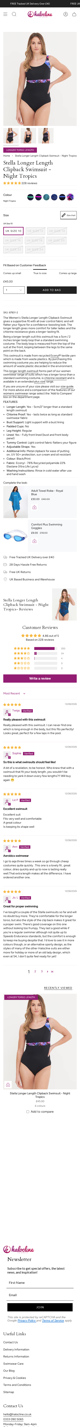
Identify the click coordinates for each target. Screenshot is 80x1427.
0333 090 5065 (13, 1419)
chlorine (49, 378)
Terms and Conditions (17, 1385)
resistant (61, 378)
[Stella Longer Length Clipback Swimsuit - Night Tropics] (40, 1041)
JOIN (40, 1307)
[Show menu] (5, 14)
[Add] (34, 507)
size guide (67, 386)
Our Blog (9, 1370)
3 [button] (42, 971)
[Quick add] (8, 1084)
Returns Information (16, 1356)
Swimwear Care (13, 1363)
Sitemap (8, 1392)
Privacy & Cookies (14, 1378)
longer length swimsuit (23, 371)
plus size (39, 381)
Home (6, 155)
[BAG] (74, 14)
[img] (12, 705)
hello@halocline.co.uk (17, 1414)
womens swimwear (15, 393)
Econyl (54, 355)
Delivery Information (16, 1349)
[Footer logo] (18, 1249)
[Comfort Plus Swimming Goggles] (15, 536)
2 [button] (35, 971)
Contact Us (10, 1342)
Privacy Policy (27, 1320)
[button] (12, 183)
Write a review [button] (40, 678)
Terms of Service (53, 1320)
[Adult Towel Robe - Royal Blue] (15, 502)
